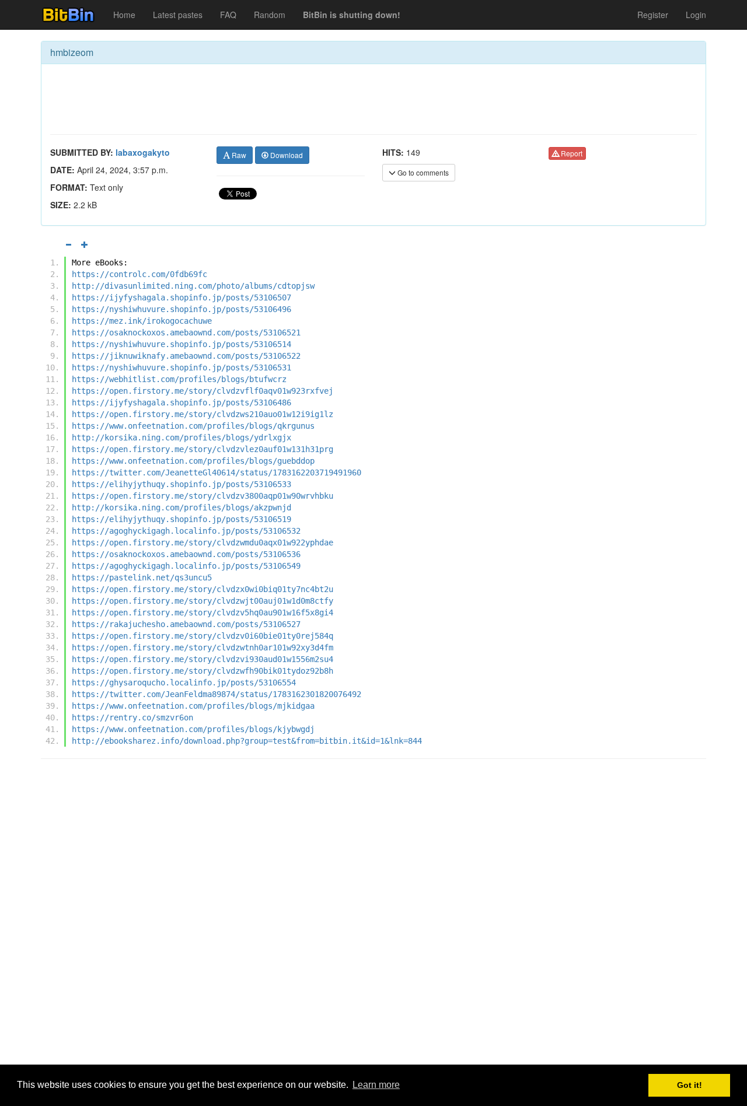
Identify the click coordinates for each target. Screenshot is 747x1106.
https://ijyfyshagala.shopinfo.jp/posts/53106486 (181, 402)
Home (124, 14)
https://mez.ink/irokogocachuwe (142, 321)
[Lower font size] (68, 244)
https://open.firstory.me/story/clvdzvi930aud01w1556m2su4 (202, 659)
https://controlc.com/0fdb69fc (139, 274)
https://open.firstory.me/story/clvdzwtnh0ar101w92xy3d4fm (202, 647)
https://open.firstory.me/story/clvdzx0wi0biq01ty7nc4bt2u (202, 589)
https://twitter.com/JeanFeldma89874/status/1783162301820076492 (216, 694)
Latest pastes (178, 14)
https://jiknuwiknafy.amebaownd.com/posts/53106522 (186, 355)
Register (652, 14)
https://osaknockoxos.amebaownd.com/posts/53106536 (186, 554)
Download (285, 155)
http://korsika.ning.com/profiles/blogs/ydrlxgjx (181, 437)
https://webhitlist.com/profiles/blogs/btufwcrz (179, 379)
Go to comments (422, 172)
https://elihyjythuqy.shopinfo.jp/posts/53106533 (181, 484)
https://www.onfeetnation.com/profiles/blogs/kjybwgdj (193, 729)
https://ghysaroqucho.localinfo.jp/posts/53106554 (184, 682)
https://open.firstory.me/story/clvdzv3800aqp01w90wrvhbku (202, 496)
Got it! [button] (689, 1085)
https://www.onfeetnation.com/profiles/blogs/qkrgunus (193, 425)
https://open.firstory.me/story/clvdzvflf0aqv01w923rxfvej (202, 391)
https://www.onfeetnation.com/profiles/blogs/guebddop (193, 461)
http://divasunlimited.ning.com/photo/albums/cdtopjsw (193, 285)
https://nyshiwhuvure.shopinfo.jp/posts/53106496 (181, 309)
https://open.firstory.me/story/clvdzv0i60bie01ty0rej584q (202, 635)
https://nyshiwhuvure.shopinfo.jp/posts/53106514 (181, 344)
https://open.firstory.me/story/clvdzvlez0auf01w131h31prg (202, 449)
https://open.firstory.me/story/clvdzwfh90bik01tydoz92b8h (202, 671)
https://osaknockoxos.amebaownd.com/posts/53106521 (186, 332)
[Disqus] (373, 916)
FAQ (228, 14)
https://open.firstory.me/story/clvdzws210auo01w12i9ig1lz (202, 414)
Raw (238, 155)
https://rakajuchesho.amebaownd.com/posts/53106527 (186, 624)
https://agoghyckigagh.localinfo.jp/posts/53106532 (186, 531)
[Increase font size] (85, 244)
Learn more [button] (376, 1085)
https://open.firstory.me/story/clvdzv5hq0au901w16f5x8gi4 (202, 612)
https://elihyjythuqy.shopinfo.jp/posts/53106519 (181, 519)
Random (269, 14)
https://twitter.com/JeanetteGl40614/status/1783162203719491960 (216, 472)
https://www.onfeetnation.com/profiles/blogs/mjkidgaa (193, 705)
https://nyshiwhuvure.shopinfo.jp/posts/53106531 (181, 367)
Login (696, 14)
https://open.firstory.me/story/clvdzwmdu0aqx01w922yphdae (202, 542)
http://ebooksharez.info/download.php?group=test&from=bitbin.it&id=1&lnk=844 (247, 741)
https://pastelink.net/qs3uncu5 (142, 577)
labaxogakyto (143, 152)
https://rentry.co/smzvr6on (132, 717)
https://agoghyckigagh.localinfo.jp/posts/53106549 (186, 565)
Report (570, 153)
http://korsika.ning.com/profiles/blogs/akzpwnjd (181, 507)
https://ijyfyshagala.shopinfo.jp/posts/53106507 (181, 297)
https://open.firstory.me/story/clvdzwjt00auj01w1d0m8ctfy (202, 601)
